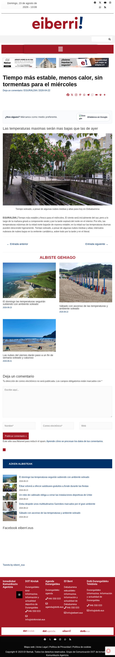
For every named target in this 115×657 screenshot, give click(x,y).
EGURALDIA (30, 90)
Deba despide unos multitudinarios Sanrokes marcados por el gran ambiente (57, 504)
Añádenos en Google (97, 117)
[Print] (100, 95)
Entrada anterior (17, 244)
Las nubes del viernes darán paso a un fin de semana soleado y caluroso (28, 356)
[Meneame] (92, 95)
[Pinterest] (80, 95)
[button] (61, 49)
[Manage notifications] (108, 651)
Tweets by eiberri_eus (14, 565)
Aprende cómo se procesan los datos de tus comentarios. (74, 441)
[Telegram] (88, 95)
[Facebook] (95, 2)
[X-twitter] (100, 2)
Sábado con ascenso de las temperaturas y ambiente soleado (83, 307)
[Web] (96, 426)
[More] (104, 95)
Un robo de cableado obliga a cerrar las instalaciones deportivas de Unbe (55, 495)
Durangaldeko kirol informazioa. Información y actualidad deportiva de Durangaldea (32, 597)
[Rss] (105, 7)
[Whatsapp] (100, 7)
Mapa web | (30, 647)
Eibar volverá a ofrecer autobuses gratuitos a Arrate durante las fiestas (53, 486)
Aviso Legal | (42, 647)
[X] (72, 95)
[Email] (96, 95)
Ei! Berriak (28, 652)
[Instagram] (110, 2)
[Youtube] (105, 2)
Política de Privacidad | (61, 647)
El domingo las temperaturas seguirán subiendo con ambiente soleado (24, 302)
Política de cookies (82, 647)
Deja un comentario (12, 90)
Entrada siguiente (96, 244)
